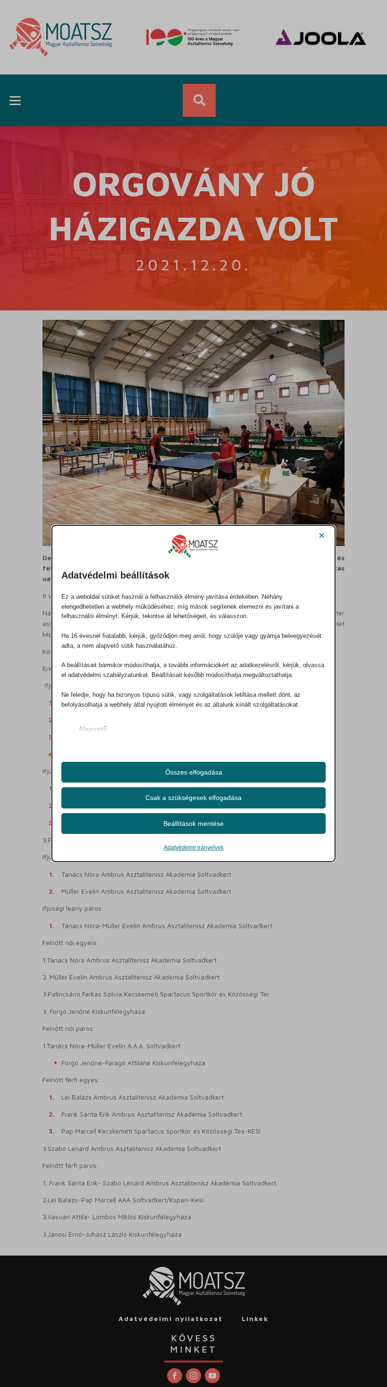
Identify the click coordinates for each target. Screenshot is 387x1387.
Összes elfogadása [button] (193, 772)
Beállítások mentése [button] (193, 823)
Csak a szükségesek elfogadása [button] (193, 797)
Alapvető (92, 729)
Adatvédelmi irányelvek (194, 847)
